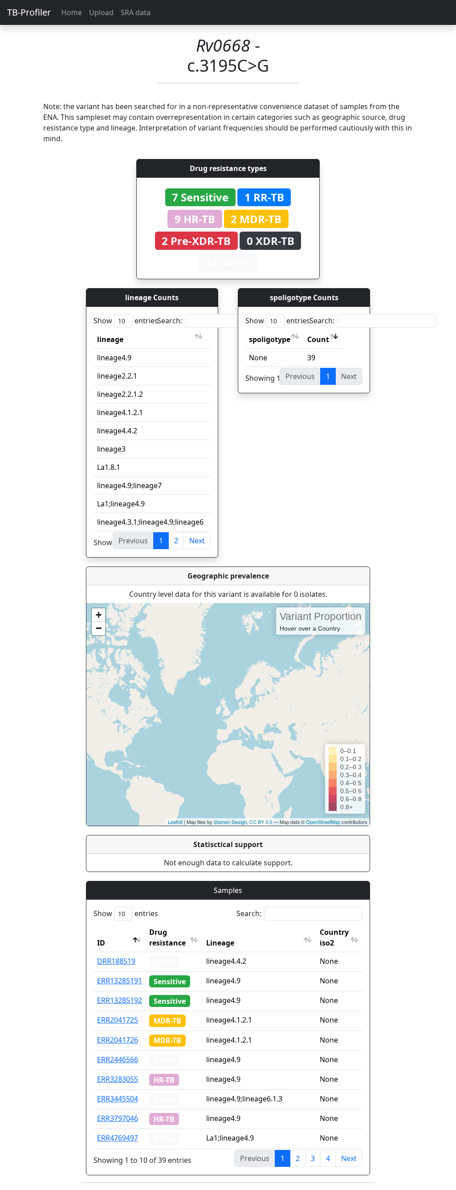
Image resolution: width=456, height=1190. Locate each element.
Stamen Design (230, 821)
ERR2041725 (117, 1020)
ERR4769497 (117, 1138)
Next (197, 541)
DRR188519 (116, 961)
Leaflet (175, 821)
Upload (101, 12)
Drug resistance (167, 937)
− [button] (99, 628)
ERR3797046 (117, 1118)
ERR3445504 (117, 1099)
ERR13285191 (119, 981)
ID (101, 943)
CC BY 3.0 (260, 821)
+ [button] (99, 614)
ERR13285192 (119, 1000)
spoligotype (269, 339)
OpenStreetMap (323, 821)
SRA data (136, 12)
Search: (169, 321)
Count (318, 339)
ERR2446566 (117, 1059)
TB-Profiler (29, 12)
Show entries (126, 321)
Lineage (220, 943)
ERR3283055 (117, 1079)
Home (71, 12)
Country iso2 (334, 937)
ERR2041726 (117, 1040)
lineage (110, 339)
